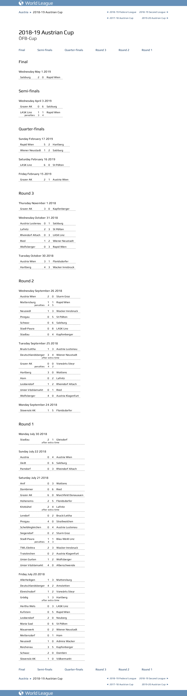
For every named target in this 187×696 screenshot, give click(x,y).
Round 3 (101, 50)
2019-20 (155, 18)
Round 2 (124, 50)
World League (38, 3)
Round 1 (147, 50)
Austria (23, 12)
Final (22, 50)
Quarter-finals (74, 50)
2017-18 (120, 18)
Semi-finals (44, 50)
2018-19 (121, 12)
